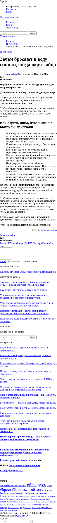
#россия (45, 504)
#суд (22, 507)
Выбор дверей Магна (11, 470)
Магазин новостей (9, 36)
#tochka (3, 486)
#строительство (13, 508)
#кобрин (22, 496)
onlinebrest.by (50, 230)
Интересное (6, 51)
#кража (41, 496)
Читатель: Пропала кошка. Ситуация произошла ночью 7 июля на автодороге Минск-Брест (25, 283)
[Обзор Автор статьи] (6, 258)
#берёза (49, 486)
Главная (10, 22)
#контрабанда (31, 496)
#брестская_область (27, 489)
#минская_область (29, 499)
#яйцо (13, 235)
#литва (2, 499)
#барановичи (19, 485)
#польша (12, 504)
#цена (49, 508)
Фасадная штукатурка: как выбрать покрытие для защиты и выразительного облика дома (25, 388)
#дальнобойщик (23, 493)
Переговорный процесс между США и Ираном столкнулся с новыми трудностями (25, 438)
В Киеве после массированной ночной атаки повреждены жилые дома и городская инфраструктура (24, 452)
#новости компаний (28, 502)
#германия (48, 490)
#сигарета (3, 508)
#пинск (53, 502)
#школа (3, 510)
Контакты (11, 9)
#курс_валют (50, 496)
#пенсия (46, 502)
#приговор (22, 505)
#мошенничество (43, 499)
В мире (10, 25)
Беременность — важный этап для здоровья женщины (28, 402)
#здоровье (14, 496)
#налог (3, 501)
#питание (5, 235)
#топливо (35, 508)
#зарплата (5, 496)
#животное (42, 493)
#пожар (3, 505)
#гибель (4, 493)
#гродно (12, 493)
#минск (18, 499)
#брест (5, 489)
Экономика (12, 27)
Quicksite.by (22, 515)
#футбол (43, 507)
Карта (9, 12)
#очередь (39, 502)
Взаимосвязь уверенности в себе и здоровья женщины (28, 408)
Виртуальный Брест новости (24, 465)
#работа (37, 504)
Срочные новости (9, 17)
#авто (9, 485)
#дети (34, 493)
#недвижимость (13, 502)
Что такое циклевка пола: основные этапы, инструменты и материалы (22, 422)
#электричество (12, 510)
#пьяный (30, 505)
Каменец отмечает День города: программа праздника (28, 271)
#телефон (27, 508)
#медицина (10, 499)
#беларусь (36, 484)
